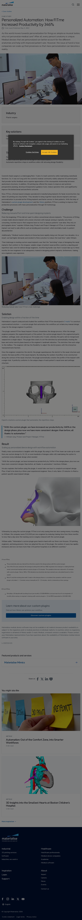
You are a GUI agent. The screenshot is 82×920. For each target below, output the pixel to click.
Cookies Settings (32, 152)
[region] (41, 147)
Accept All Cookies (49, 152)
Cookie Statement (25, 146)
